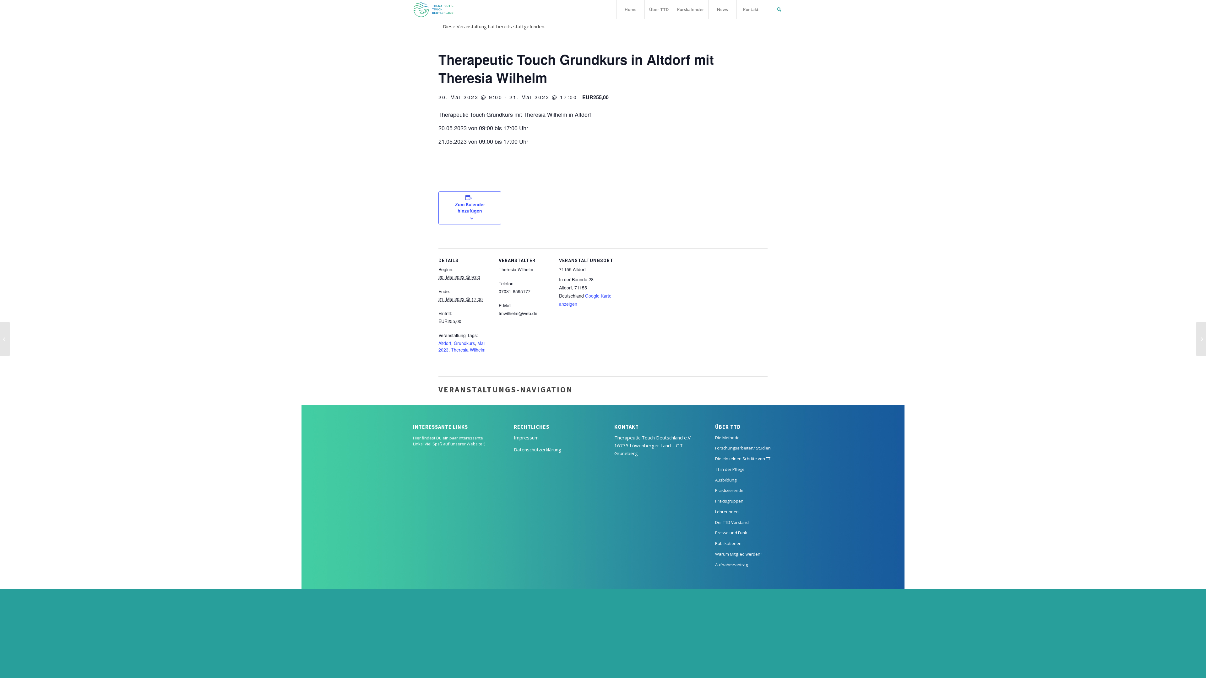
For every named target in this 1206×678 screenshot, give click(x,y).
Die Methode (727, 437)
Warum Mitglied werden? (738, 554)
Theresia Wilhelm (468, 350)
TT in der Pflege (730, 469)
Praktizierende (729, 490)
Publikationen (728, 543)
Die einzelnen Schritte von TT (742, 458)
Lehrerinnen (727, 511)
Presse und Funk (731, 532)
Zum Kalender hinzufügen (470, 207)
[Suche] (779, 9)
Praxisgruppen (729, 501)
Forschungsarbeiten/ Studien (743, 448)
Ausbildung (725, 480)
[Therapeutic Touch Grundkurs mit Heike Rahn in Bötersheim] (5, 339)
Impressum (526, 437)
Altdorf (444, 343)
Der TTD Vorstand (732, 522)
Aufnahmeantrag (731, 565)
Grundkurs (464, 343)
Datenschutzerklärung (537, 449)
